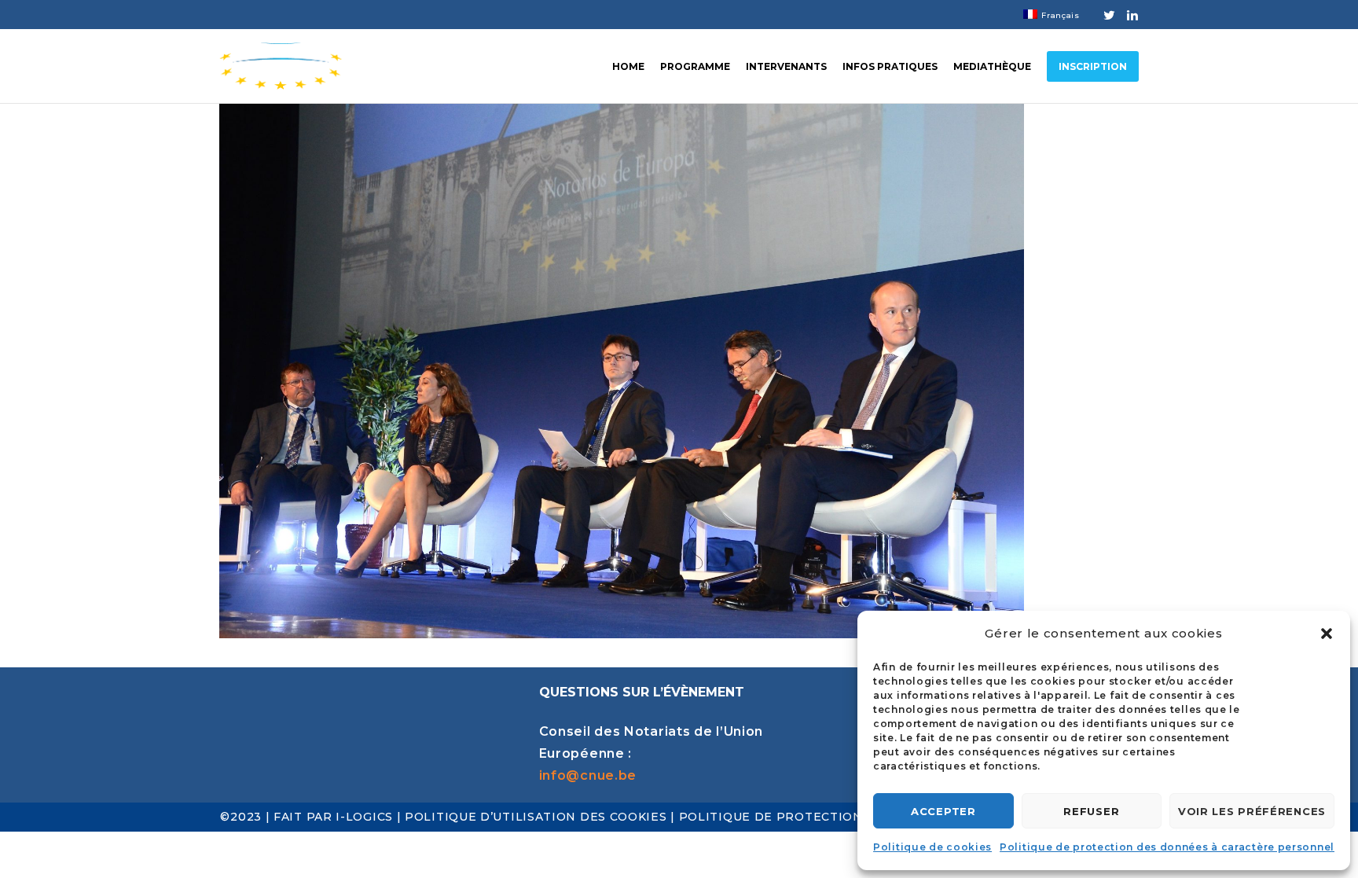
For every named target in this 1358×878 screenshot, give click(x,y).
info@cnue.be (588, 775)
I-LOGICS (366, 817)
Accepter (943, 811)
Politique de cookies (932, 847)
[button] (1326, 633)
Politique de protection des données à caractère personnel (1167, 847)
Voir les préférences (1252, 811)
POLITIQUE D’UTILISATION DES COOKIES (536, 817)
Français (1060, 15)
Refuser (1091, 811)
